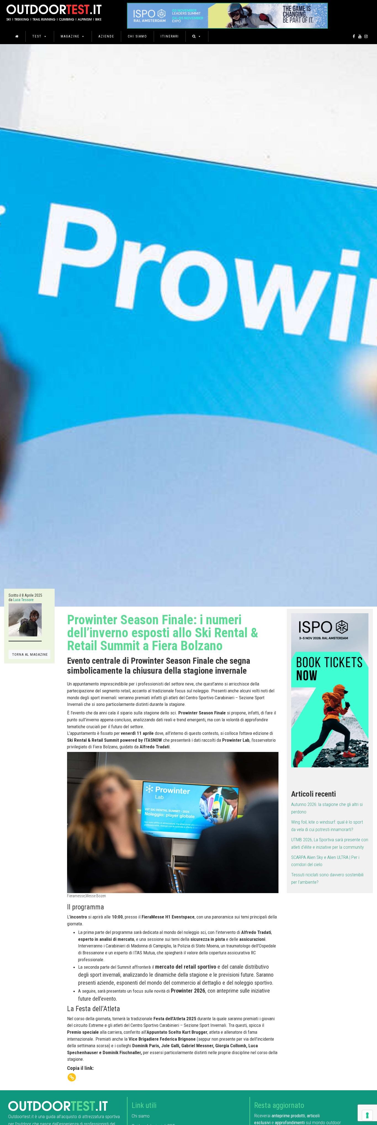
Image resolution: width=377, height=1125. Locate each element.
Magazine (70, 36)
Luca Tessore (23, 600)
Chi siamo (137, 36)
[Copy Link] (72, 1077)
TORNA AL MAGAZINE (30, 654)
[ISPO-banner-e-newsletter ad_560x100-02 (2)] (329, 690)
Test (37, 36)
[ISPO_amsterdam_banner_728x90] (227, 14)
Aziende (106, 36)
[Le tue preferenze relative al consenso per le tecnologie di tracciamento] (367, 1115)
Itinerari (170, 36)
